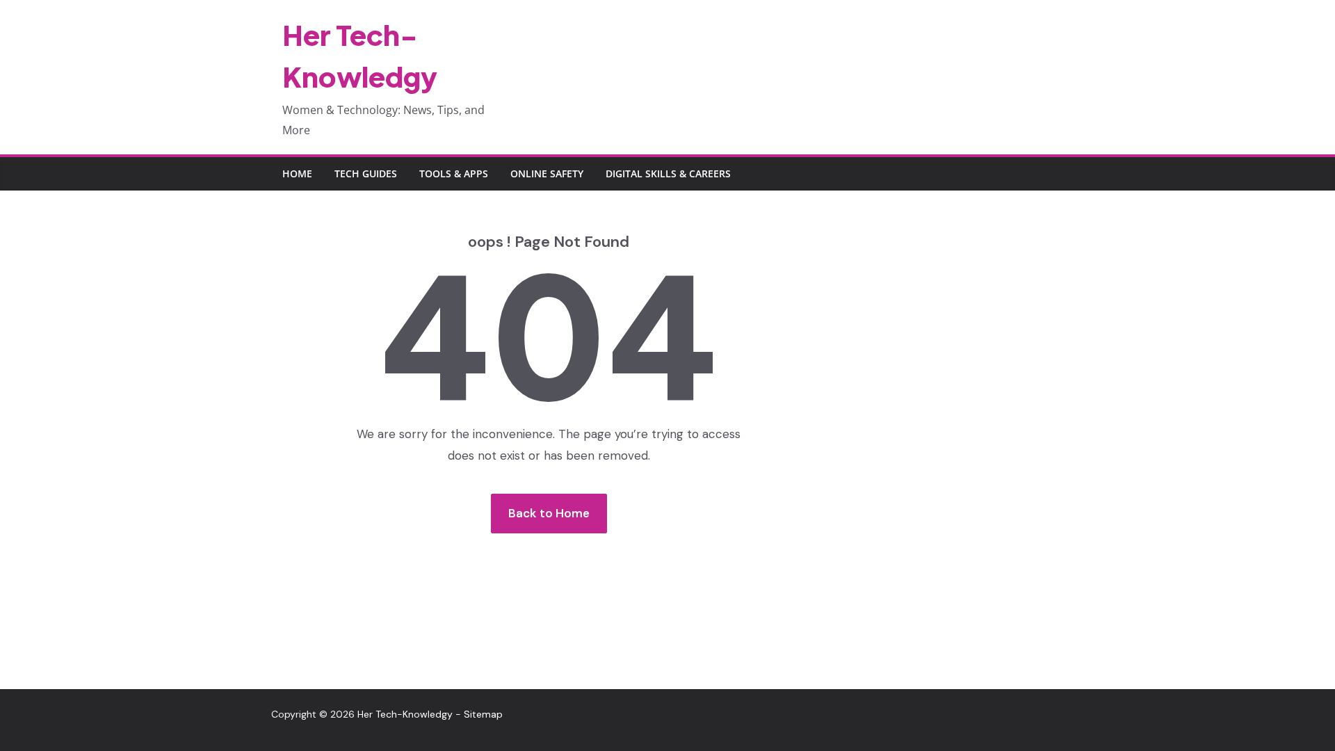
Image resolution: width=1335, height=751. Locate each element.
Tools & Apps (453, 173)
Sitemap (483, 714)
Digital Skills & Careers (668, 173)
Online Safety (546, 173)
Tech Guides (365, 173)
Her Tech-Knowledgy (405, 714)
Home (297, 173)
